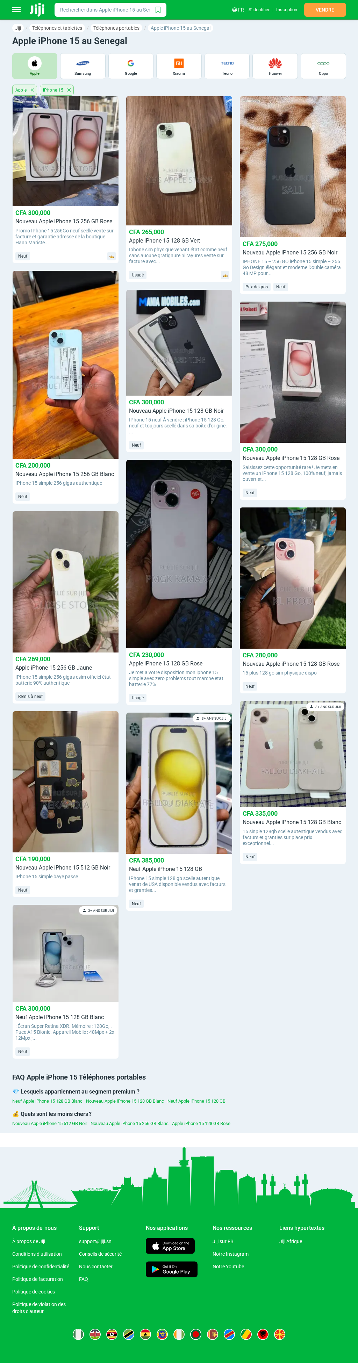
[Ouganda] (111, 1334)
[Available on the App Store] (170, 1247)
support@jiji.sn (95, 1241)
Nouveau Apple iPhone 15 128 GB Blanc (125, 1101)
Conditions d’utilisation (37, 1254)
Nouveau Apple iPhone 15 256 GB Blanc (130, 1123)
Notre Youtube (228, 1266)
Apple (21, 90)
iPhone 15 (54, 90)
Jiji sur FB (223, 1241)
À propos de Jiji (28, 1241)
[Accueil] (37, 10)
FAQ (83, 1279)
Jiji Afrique (290, 1241)
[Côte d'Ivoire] (179, 1334)
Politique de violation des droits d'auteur (39, 1307)
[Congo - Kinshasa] (229, 1334)
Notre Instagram (231, 1254)
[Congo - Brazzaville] (246, 1334)
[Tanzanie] (128, 1334)
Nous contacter (96, 1266)
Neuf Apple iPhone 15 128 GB (196, 1101)
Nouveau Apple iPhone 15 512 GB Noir (49, 1123)
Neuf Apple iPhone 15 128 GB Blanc (47, 1101)
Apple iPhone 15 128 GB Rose (201, 1123)
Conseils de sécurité (100, 1254)
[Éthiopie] (162, 1334)
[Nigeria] (78, 1334)
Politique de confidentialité (40, 1266)
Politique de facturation (37, 1279)
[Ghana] (145, 1334)
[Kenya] (95, 1334)
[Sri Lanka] (212, 1334)
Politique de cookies (33, 1292)
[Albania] (262, 1334)
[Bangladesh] (195, 1334)
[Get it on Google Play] (172, 1270)
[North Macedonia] (279, 1334)
